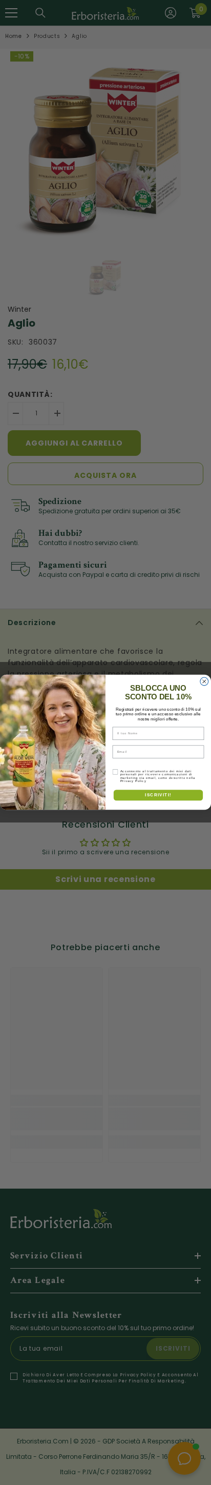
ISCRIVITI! (158, 795)
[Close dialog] (204, 681)
